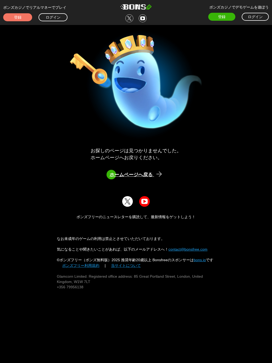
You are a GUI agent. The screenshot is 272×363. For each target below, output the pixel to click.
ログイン (53, 17)
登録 (18, 17)
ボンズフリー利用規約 (80, 265)
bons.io (200, 260)
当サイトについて (126, 265)
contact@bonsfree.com (187, 249)
